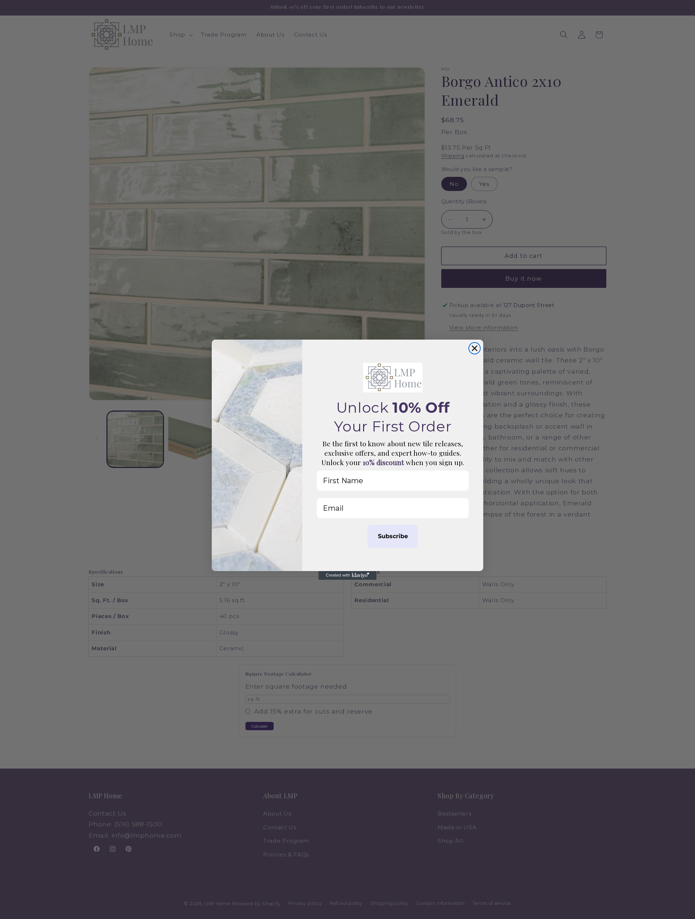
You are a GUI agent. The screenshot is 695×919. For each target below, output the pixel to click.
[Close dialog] (474, 348)
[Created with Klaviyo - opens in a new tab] (347, 575)
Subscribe (393, 536)
